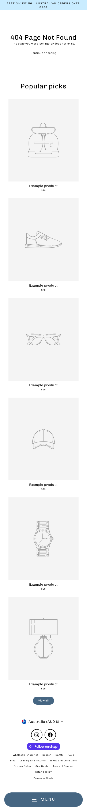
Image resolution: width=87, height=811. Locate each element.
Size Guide (41, 766)
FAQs (71, 755)
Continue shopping (44, 52)
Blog (12, 760)
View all (43, 700)
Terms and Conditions (63, 760)
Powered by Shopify (43, 778)
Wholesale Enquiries (25, 755)
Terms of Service (63, 766)
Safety (60, 755)
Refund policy (43, 771)
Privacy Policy (22, 766)
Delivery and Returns (33, 760)
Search (46, 755)
